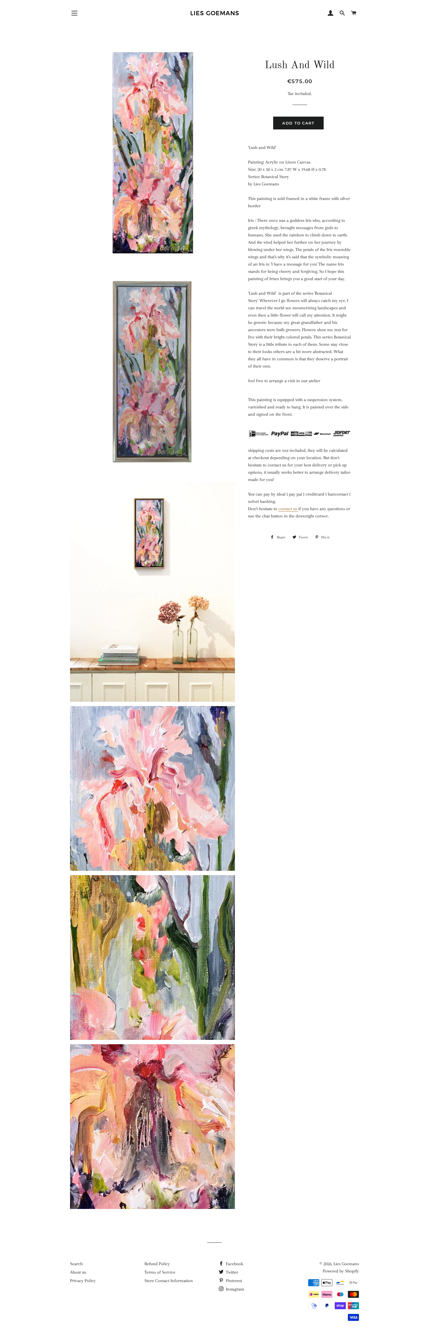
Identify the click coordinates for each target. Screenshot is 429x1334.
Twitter (231, 1272)
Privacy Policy (83, 1280)
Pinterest (233, 1280)
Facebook (234, 1263)
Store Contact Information (168, 1280)
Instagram (234, 1289)
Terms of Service (159, 1272)
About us (78, 1272)
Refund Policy (157, 1263)
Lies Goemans (346, 1263)
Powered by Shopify (341, 1271)
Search (76, 1263)
